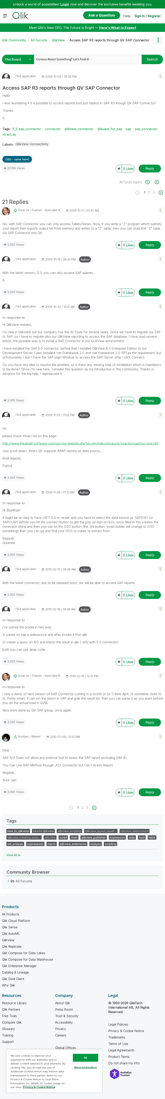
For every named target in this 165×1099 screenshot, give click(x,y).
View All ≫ (13, 855)
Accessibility (64, 1022)
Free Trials (9, 1016)
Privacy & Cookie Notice (126, 1031)
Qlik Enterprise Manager (19, 966)
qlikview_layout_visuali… (101, 831)
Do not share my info (124, 1063)
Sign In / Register (147, 16)
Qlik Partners (11, 1009)
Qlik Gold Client (13, 979)
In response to (13, 317)
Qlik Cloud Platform (16, 921)
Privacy (60, 1029)
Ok (85, 1057)
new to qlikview (43, 831)
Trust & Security (66, 1016)
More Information (85, 1067)
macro (51, 844)
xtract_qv (9, 134)
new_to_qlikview (18, 831)
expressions (35, 844)
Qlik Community (14, 40)
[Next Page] (160, 192)
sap (128, 129)
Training (7, 1035)
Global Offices (65, 1048)
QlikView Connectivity (32, 144)
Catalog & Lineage (15, 972)
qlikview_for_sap (109, 129)
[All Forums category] (8, 881)
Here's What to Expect (117, 28)
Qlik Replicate (12, 946)
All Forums (39, 40)
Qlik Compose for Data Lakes (23, 953)
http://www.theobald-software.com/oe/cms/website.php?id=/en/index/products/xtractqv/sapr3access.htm (80, 443)
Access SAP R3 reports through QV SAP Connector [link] (109, 40)
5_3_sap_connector (26, 129)
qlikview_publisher (93, 837)
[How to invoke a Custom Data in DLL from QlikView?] (149, 182)
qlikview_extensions (73, 844)
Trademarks (116, 1037)
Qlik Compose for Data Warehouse (27, 959)
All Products (10, 914)
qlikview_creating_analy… (24, 837)
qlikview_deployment (134, 831)
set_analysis (15, 844)
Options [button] (158, 40)
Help (126, 16)
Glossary (8, 1029)
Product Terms (119, 1057)
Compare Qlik (12, 1022)
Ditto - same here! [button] (17, 159)
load (142, 837)
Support (8, 1042)
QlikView (58, 40)
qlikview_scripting (69, 831)
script (63, 837)
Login (64, 4)
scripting (110, 844)
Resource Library (14, 1003)
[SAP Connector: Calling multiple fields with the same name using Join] (156, 182)
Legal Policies (118, 1024)
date (132, 837)
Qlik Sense (10, 927)
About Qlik (62, 1003)
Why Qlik (8, 985)
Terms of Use (118, 1044)
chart (74, 837)
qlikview (50, 837)
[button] (160, 75)
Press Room (64, 1009)
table (152, 837)
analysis (95, 844)
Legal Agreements (121, 1050)
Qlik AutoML (11, 934)
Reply (149, 168)
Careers (60, 1035)
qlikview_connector (79, 129)
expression (117, 837)
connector (53, 129)
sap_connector (146, 129)
